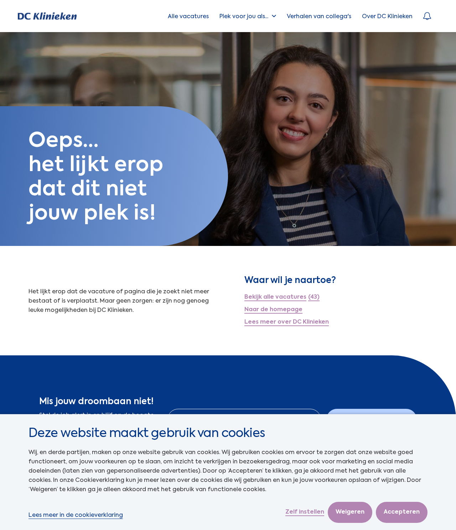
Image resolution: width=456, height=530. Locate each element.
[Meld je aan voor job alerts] (427, 16)
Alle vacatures (188, 16)
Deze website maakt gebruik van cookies (146, 433)
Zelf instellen (304, 512)
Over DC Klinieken (387, 16)
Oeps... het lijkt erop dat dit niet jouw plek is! (96, 176)
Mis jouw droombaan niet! (96, 401)
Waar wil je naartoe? (290, 280)
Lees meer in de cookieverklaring (75, 515)
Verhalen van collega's (319, 16)
